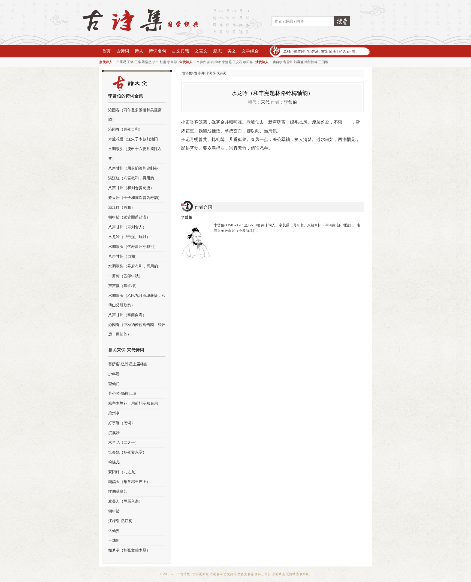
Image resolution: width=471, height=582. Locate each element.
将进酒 (313, 51)
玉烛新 (114, 540)
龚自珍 (277, 62)
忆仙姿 (114, 530)
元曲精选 (292, 574)
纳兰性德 (311, 62)
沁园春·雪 (347, 51)
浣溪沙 (114, 432)
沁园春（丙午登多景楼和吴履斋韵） (135, 115)
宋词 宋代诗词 (216, 73)
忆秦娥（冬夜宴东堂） (127, 452)
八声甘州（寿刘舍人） (127, 227)
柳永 (218, 62)
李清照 (227, 62)
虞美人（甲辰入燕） (125, 501)
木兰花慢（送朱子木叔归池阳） (135, 139)
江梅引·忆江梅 (120, 521)
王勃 (130, 62)
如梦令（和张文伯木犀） (129, 550)
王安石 (237, 62)
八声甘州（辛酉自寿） (127, 315)
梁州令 (114, 413)
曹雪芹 (288, 62)
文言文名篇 (245, 574)
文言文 (201, 51)
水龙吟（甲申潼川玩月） (129, 237)
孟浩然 (147, 62)
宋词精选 (278, 574)
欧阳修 (248, 62)
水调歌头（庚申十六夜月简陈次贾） (135, 154)
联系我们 (306, 574)
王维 (137, 62)
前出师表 (328, 51)
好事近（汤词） (121, 423)
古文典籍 (180, 51)
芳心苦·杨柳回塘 (122, 393)
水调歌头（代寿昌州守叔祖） (133, 246)
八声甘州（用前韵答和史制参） (135, 168)
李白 (155, 62)
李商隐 (172, 62)
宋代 (265, 102)
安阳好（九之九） (123, 472)
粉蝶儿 (114, 462)
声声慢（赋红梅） (123, 286)
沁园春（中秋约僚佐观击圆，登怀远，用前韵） (136, 329)
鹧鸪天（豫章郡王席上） (129, 481)
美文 (231, 51)
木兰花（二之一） (123, 442)
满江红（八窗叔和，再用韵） (133, 178)
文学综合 (250, 51)
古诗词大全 (200, 574)
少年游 (114, 374)
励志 (217, 51)
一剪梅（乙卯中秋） (125, 276)
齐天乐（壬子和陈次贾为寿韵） (135, 197)
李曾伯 (290, 102)
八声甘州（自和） (123, 256)
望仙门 (114, 383)
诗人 (139, 51)
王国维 (323, 62)
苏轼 (210, 62)
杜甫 (163, 62)
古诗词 (122, 51)
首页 (106, 51)
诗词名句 (157, 51)
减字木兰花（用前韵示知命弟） (135, 403)
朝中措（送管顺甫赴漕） (129, 217)
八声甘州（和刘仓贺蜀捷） (131, 188)
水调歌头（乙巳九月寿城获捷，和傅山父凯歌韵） (136, 300)
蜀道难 (299, 51)
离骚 (287, 51)
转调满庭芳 (117, 491)
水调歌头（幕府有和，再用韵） (135, 266)
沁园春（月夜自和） (125, 129)
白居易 (121, 62)
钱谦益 (299, 62)
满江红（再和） (121, 207)
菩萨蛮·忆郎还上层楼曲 (128, 364)
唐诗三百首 (263, 574)
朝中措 (114, 511)
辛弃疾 (201, 62)
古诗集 (187, 73)
